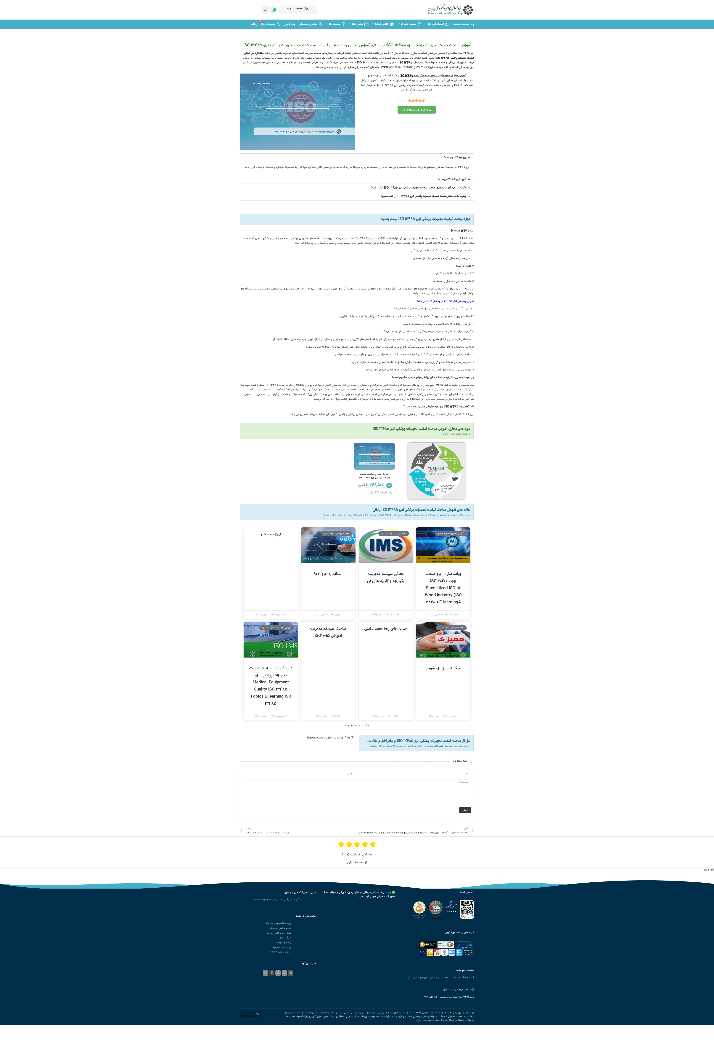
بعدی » (349, 725)
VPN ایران (463, 997)
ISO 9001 (362, 63)
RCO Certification (280, 952)
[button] (357, 158)
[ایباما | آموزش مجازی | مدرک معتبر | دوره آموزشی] (446, 10)
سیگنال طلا (285, 938)
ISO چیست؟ (270, 534)
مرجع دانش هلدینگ (280, 928)
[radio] (372, 844)
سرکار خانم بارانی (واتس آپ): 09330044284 (277, 900)
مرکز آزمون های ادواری (279, 933)
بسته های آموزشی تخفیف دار (423, 977)
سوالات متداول (448, 977)
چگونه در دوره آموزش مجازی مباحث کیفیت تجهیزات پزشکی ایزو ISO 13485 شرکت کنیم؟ (418, 188)
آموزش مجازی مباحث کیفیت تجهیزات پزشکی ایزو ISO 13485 (374, 476)
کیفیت (388, 58)
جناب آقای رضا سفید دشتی (385, 629)
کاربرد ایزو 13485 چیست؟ (452, 179)
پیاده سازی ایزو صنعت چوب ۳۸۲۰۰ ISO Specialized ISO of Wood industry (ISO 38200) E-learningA (443, 588)
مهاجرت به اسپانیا (282, 947)
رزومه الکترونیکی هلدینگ (277, 923)
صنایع (350, 67)
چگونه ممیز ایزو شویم (443, 668)
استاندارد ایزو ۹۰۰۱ (328, 574)
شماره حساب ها (466, 977)
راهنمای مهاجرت (282, 943)
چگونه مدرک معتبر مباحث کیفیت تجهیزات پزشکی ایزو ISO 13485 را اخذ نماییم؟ (423, 196)
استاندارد (452, 53)
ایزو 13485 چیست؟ (455, 157)
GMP (383, 67)
